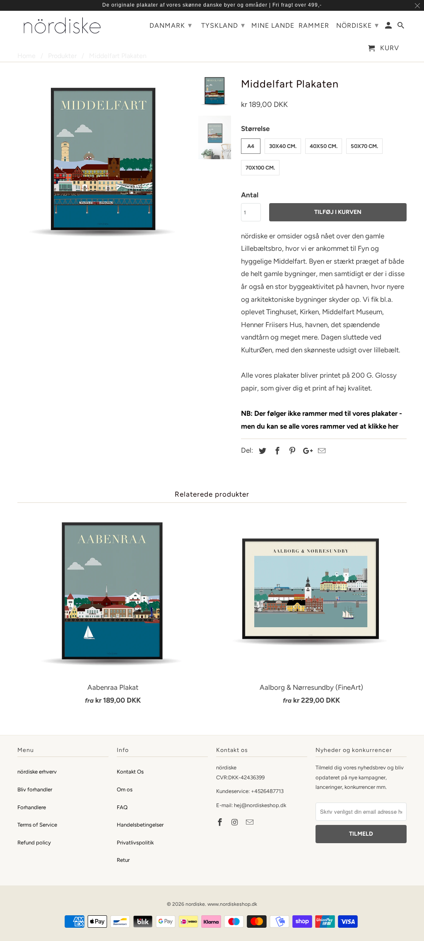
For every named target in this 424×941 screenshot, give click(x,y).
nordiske (195, 904)
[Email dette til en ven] (320, 451)
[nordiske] (62, 25)
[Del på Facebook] (276, 451)
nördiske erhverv (37, 772)
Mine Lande (272, 25)
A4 (250, 146)
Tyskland (223, 25)
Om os (124, 789)
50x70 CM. (364, 146)
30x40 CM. (282, 146)
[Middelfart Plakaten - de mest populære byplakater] (103, 161)
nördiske (357, 25)
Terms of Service (37, 825)
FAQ (122, 807)
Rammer (314, 25)
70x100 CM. (260, 168)
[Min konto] (389, 27)
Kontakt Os (130, 772)
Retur (123, 860)
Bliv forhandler (34, 789)
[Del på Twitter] (261, 451)
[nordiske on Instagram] (235, 822)
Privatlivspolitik (135, 842)
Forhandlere (31, 807)
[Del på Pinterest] (291, 451)
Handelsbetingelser (140, 825)
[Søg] (401, 27)
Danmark (170, 25)
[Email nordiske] (250, 822)
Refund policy (34, 842)
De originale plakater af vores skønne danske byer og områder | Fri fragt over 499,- (212, 5)
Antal (249, 195)
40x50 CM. (323, 146)
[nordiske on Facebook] (220, 822)
